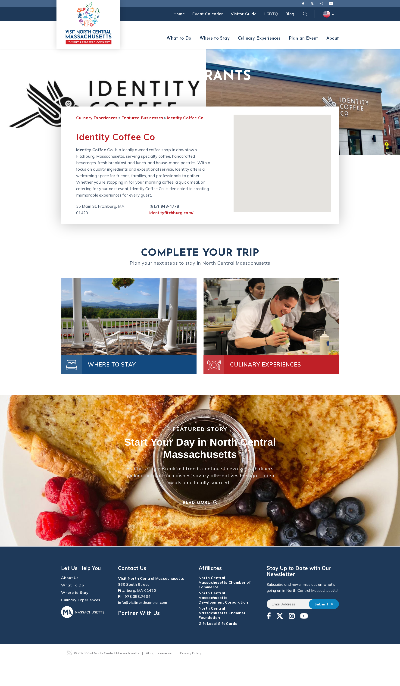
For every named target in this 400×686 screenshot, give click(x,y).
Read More (196, 503)
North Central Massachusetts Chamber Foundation (222, 613)
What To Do (72, 585)
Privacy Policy (190, 653)
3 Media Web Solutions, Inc (69, 653)
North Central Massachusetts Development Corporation (223, 598)
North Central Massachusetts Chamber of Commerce (225, 582)
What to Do (178, 38)
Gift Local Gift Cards (218, 623)
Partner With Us (139, 613)
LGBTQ (271, 13)
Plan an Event (303, 38)
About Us (69, 577)
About (332, 38)
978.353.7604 (137, 596)
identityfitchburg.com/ (171, 212)
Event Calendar (207, 13)
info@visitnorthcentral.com (142, 602)
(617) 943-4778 (164, 206)
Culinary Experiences (259, 38)
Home (179, 13)
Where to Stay (214, 38)
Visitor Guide (244, 13)
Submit (322, 604)
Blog (289, 13)
